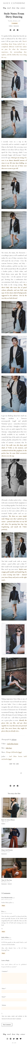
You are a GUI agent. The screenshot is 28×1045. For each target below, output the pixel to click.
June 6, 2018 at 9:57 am (6, 899)
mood (9, 8)
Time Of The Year (6, 880)
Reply (3, 905)
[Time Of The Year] (14, 868)
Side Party (9, 748)
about (13, 8)
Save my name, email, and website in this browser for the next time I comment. (14, 1017)
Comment (5, 971)
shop (17, 8)
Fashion (11, 26)
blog (4, 8)
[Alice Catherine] (14, 3)
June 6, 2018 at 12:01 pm (6, 913)
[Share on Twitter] (14, 30)
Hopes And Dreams (7, 850)
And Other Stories (12, 744)
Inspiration (16, 26)
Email (4, 997)
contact (22, 8)
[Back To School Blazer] (14, 808)
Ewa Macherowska (6, 897)
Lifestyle (10, 883)
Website (4, 1005)
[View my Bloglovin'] (20, 1039)
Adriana (13, 739)
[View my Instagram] (7, 1039)
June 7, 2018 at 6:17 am (6, 939)
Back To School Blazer (8, 820)
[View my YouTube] (17, 1039)
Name (4, 988)
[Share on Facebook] (17, 30)
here (20, 752)
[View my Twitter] (14, 1039)
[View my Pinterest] (10, 1039)
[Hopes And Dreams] (14, 838)
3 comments (14, 23)
